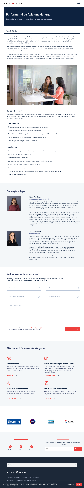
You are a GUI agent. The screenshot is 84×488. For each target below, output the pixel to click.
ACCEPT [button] (79, 484)
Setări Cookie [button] (70, 484)
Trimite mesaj (70, 329)
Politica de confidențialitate (13, 477)
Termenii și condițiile (36, 328)
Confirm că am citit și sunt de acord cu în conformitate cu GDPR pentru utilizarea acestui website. (26, 328)
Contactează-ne (37, 477)
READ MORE (10, 375)
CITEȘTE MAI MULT (49, 375)
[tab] (42, 31)
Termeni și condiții (26, 477)
